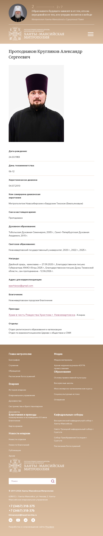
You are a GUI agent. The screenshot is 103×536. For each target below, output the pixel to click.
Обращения (14, 371)
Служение (13, 365)
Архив (12, 456)
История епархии (17, 390)
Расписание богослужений (22, 376)
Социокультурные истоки (67, 394)
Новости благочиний (19, 445)
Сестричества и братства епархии (26, 406)
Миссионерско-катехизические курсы (73, 388)
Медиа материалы (63, 360)
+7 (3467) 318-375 (22, 506)
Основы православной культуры (70, 377)
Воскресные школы (63, 383)
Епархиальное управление (22, 395)
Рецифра (49, 527)
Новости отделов (17, 439)
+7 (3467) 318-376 (22, 510)
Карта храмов (15, 426)
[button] (45, 7)
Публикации (15, 450)
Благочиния (14, 420)
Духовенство (15, 401)
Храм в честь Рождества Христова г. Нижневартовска (42, 314)
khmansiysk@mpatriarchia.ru (23, 515)
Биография (14, 360)
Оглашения (59, 399)
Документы (14, 412)
